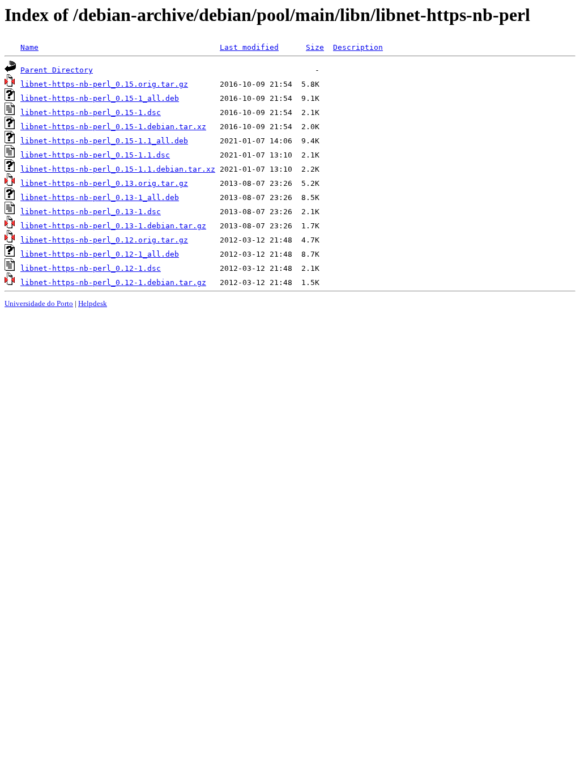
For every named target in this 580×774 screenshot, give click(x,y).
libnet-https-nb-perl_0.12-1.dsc (90, 268)
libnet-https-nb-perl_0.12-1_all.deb (99, 254)
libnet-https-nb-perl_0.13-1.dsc (90, 211)
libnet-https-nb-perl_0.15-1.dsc (90, 112)
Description (358, 47)
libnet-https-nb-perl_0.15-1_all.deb (99, 98)
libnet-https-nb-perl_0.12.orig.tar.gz (104, 240)
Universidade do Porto (39, 303)
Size (315, 47)
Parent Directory (56, 70)
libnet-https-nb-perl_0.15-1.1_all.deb (104, 141)
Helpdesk (92, 303)
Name (29, 47)
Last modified (249, 47)
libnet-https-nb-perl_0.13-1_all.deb (99, 197)
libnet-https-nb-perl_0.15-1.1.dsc (95, 155)
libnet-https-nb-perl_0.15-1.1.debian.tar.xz (117, 169)
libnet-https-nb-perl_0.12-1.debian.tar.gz (113, 282)
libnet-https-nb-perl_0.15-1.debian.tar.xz (113, 126)
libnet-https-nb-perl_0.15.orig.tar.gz (104, 84)
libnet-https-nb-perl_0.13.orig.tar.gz (104, 183)
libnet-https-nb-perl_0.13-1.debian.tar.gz (113, 226)
